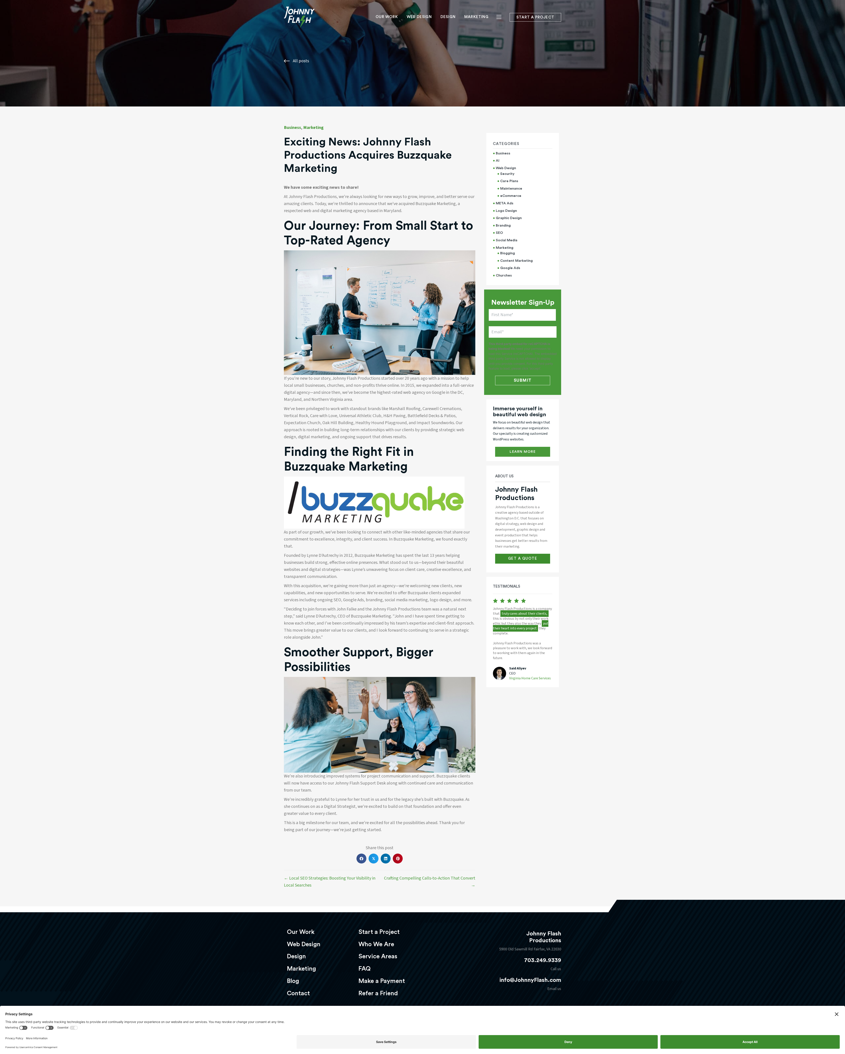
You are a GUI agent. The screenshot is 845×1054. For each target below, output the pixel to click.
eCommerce (510, 196)
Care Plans (509, 181)
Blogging (507, 253)
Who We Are (376, 944)
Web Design (419, 17)
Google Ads (510, 268)
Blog (293, 981)
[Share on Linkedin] (386, 858)
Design (448, 17)
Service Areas (377, 956)
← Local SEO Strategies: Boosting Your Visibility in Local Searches (329, 881)
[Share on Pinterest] (398, 858)
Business (292, 128)
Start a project (535, 17)
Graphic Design (509, 218)
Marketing (476, 17)
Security (507, 174)
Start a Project (379, 932)
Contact (298, 993)
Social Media (506, 240)
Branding (503, 225)
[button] (522, 452)
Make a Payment (381, 981)
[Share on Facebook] (361, 858)
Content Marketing (516, 260)
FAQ (364, 969)
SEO (499, 233)
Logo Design (506, 211)
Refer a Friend (378, 993)
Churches (504, 275)
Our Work (387, 17)
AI (497, 160)
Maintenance (511, 188)
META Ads (504, 203)
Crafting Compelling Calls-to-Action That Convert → (429, 881)
